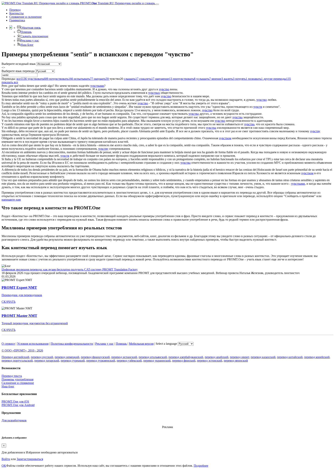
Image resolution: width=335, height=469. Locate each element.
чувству (315, 131)
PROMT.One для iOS (15, 401)
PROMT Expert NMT (19, 287)
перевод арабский (216, 357)
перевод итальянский (153, 357)
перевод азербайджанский (185, 357)
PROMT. (117, 3)
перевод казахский (263, 357)
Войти (6, 459)
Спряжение (25, 16)
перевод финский (183, 360)
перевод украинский (157, 360)
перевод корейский (317, 357)
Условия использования (32, 343)
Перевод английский (15, 357)
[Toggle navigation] (157, 4)
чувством (225, 138)
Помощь (26, 32)
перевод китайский (290, 357)
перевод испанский (124, 357)
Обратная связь (31, 27)
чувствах (154, 92)
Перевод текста (12, 376)
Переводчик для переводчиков (22, 295)
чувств (257, 106)
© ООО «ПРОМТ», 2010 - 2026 (22, 350)
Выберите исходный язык (19, 63)
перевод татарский (46, 360)
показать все (10, 82)
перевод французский (95, 357)
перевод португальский (17, 360)
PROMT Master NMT (19, 316)
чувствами (97, 85)
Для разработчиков (14, 420)
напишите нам (11, 199)
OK (4, 465)
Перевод (15, 9)
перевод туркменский (100, 360)
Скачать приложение (34, 36)
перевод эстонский (209, 360)
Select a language (166, 343)
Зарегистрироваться (30, 459)
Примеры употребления (17, 379)
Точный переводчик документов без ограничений (35, 323)
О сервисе (8, 343)
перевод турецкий (73, 360)
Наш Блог (27, 44)
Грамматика (17, 20)
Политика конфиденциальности (72, 343)
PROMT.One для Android (18, 405)
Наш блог (8, 386)
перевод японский (236, 360)
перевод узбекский (129, 360)
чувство (164, 89)
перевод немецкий (67, 357)
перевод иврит (239, 357)
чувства (193, 113)
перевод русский (42, 357)
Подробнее (201, 465)
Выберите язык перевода (18, 71)
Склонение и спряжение (18, 383)
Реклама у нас (30, 40)
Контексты (16, 13)
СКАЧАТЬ (9, 301)
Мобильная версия (141, 343)
